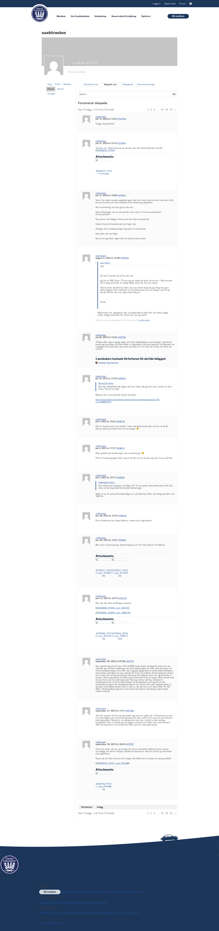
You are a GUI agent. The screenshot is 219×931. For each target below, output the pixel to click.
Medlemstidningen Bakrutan (100, 892)
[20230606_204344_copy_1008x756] (135, 613)
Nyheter (146, 16)
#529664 (121, 143)
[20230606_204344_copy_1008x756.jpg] (120, 625)
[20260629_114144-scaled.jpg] (104, 163)
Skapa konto (170, 3)
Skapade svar (110, 84)
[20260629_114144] (135, 150)
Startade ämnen (91, 84)
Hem (50, 84)
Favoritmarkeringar (146, 84)
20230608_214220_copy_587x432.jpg (104, 636)
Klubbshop (100, 16)
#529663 (121, 195)
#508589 (120, 477)
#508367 (122, 540)
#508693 (120, 448)
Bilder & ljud (119, 892)
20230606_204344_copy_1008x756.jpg (120, 636)
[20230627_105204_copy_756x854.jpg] (104, 562)
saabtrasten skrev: (106, 482)
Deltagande (128, 84)
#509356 (124, 258)
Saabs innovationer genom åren (124, 912)
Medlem (61, 16)
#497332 (129, 661)
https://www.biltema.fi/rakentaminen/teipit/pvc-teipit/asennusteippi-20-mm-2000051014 (128, 400)
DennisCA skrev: (106, 383)
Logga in (157, 3)
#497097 (129, 744)
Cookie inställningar (98, 902)
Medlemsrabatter (68, 892)
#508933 (121, 378)
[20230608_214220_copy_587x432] (135, 608)
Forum (182, 3)
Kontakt (75, 902)
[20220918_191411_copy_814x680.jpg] (104, 776)
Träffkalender (82, 892)
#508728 (120, 421)
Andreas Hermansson (108, 362)
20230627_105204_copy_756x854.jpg (104, 573)
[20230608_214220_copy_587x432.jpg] (104, 625)
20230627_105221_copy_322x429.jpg (120, 573)
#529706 (121, 118)
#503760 (122, 598)
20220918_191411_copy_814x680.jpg (104, 786)
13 (162, 109)
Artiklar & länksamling (99, 912)
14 (166, 109)
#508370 (122, 515)
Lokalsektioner (46, 902)
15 (171, 109)
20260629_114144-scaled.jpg (104, 172)
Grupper (51, 93)
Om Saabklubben (80, 16)
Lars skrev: (105, 262)
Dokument (84, 902)
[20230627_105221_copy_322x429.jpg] (120, 562)
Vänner (60, 89)
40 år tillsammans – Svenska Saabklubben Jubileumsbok (64, 912)
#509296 (121, 337)
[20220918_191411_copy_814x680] (135, 763)
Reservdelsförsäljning (124, 16)
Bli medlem (178, 16)
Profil (57, 84)
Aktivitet (67, 84)
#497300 (129, 710)
